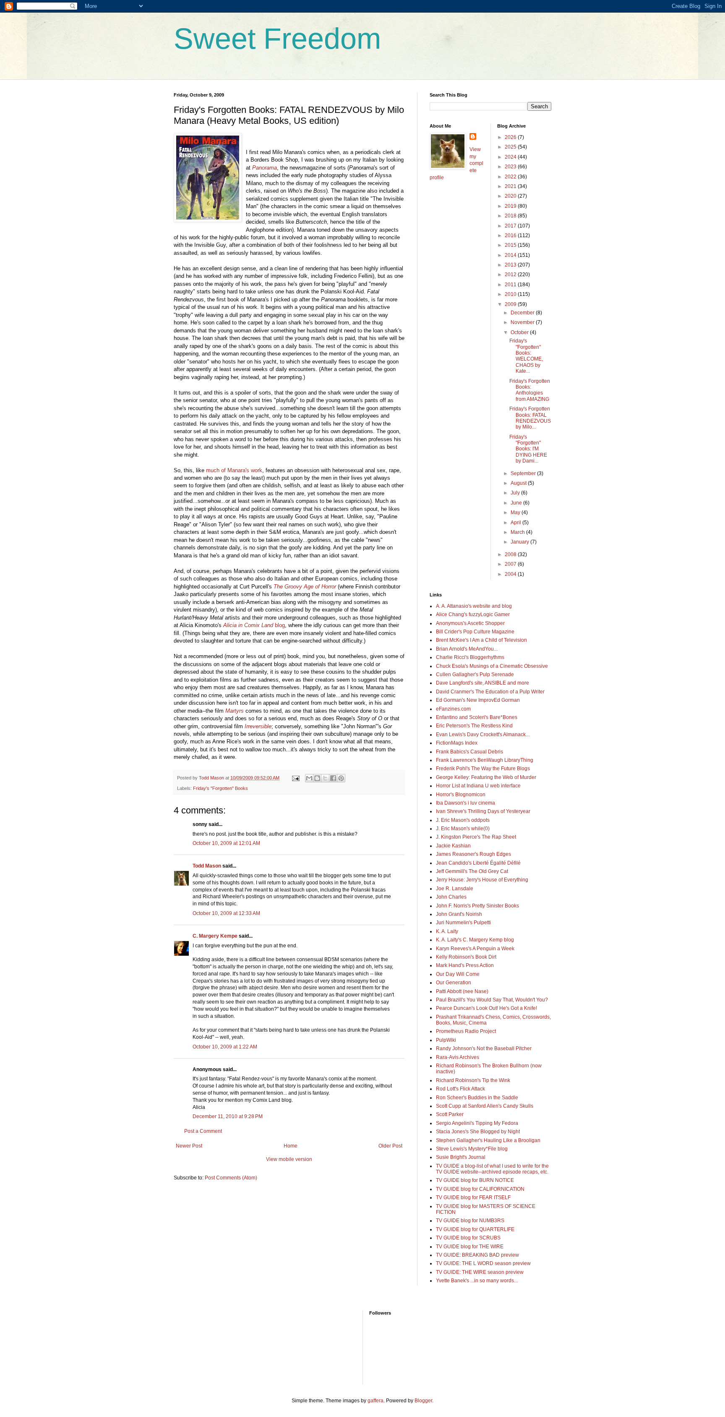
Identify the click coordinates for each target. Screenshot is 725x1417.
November (523, 322)
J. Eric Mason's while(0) (463, 828)
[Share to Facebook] (333, 778)
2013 (511, 265)
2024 (511, 157)
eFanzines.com (453, 709)
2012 (511, 274)
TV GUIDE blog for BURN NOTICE (475, 1180)
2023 (511, 167)
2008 (511, 554)
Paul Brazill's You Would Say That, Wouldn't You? (492, 1000)
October (520, 332)
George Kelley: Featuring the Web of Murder (486, 777)
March (518, 532)
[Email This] (309, 778)
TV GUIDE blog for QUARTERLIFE (475, 1229)
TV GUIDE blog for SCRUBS (468, 1238)
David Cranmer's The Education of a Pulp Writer (490, 692)
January (520, 542)
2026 (511, 137)
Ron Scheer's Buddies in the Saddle (477, 1098)
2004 (511, 574)
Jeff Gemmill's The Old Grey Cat (472, 871)
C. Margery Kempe (215, 936)
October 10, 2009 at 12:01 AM (226, 843)
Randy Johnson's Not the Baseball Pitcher (484, 1048)
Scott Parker (450, 1114)
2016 (511, 235)
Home (290, 1146)
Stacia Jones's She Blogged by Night (478, 1132)
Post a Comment (203, 1131)
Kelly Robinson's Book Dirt (466, 957)
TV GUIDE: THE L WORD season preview (483, 1263)
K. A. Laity (447, 931)
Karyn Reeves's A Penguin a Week (475, 949)
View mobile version (289, 1159)
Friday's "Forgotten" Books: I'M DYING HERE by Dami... (528, 449)
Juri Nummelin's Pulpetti (463, 922)
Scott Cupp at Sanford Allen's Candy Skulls (484, 1106)
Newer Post (189, 1146)
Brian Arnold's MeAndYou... (467, 649)
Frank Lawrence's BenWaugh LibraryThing (484, 760)
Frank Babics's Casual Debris (469, 752)
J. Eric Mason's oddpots (463, 820)
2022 (511, 177)
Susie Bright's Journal (460, 1157)
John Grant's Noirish (459, 914)
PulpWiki (446, 1040)
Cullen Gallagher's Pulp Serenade (475, 674)
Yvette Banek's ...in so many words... (477, 1281)
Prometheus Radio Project (466, 1031)
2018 (511, 216)
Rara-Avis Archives (457, 1057)
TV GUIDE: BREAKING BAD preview (477, 1255)
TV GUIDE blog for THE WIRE (469, 1247)
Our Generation (453, 983)
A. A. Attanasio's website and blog (474, 606)
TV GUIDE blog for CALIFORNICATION (480, 1189)
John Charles (451, 897)
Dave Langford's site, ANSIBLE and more (482, 683)
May (516, 512)
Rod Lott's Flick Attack (460, 1089)
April (516, 522)
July (516, 493)
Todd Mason (207, 866)
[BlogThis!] (317, 778)
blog (254, 625)
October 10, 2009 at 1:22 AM (225, 1047)
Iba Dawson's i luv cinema (465, 803)
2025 (511, 147)
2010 (511, 294)
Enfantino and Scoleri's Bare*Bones (476, 717)
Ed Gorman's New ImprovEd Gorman (478, 700)
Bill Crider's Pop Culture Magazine (475, 632)
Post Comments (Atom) (231, 1178)
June (517, 503)
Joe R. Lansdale (454, 889)
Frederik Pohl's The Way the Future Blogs (483, 768)
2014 (511, 255)
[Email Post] (295, 777)
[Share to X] (325, 778)
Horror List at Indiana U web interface (478, 786)
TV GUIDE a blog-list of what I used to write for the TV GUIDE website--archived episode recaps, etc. (492, 1169)
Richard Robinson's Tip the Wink (473, 1080)
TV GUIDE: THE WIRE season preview (480, 1272)
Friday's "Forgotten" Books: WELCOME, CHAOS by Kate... (526, 356)
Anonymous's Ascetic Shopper (470, 623)
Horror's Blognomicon (460, 794)
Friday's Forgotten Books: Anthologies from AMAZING (529, 390)
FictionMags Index (456, 743)
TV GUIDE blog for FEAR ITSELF (473, 1197)
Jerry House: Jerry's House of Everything (482, 880)
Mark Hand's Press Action (465, 965)
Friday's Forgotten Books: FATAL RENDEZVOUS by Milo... (530, 418)
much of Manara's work (234, 470)
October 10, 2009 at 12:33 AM (226, 913)
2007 (511, 564)
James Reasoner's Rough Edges (473, 854)
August (519, 483)
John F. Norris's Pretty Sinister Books (477, 906)
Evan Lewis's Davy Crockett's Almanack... (482, 734)
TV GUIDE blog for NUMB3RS (470, 1221)
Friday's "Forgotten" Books (220, 788)
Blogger (423, 1401)
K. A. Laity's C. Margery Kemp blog (475, 940)
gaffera (375, 1401)
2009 (511, 304)
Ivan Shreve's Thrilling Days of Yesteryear (483, 811)
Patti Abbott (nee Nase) (462, 991)
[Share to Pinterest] (341, 778)
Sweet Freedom (277, 38)
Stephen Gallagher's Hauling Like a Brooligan (488, 1140)
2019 (511, 206)
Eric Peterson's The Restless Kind (474, 726)
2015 (511, 245)
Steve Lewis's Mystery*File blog (472, 1149)
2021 (511, 186)
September (524, 473)
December (523, 313)
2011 (511, 285)
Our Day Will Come (458, 974)
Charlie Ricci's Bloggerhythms (470, 657)
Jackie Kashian (453, 846)
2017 (511, 226)
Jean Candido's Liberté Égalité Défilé (478, 863)
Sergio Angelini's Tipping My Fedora (477, 1123)
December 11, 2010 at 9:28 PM (228, 1116)
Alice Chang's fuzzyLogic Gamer (473, 614)
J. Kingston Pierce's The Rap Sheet (476, 837)
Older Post (390, 1146)
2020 (511, 196)
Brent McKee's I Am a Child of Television (481, 640)
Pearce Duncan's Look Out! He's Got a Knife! (486, 1008)
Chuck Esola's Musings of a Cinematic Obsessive (492, 666)
